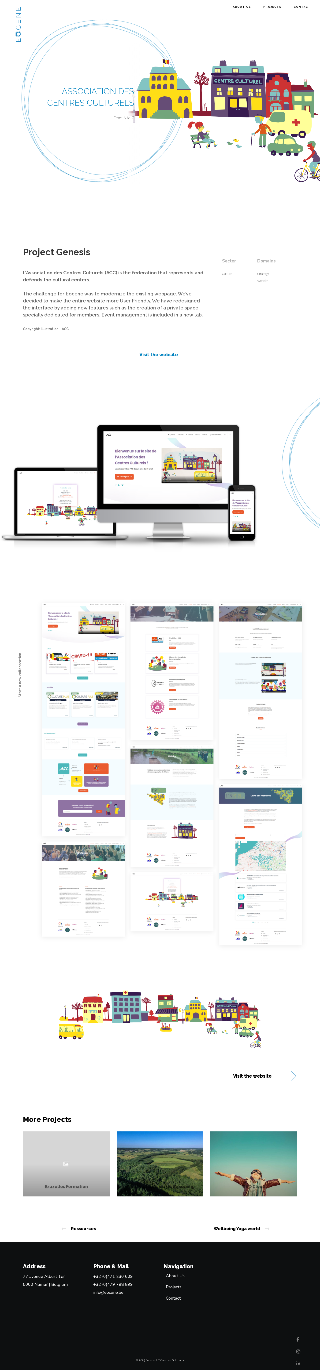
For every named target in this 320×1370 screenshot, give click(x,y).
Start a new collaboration (20, 675)
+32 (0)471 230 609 (113, 1276)
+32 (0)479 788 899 (113, 1284)
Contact (173, 1298)
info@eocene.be (108, 1292)
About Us (175, 1276)
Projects (174, 1287)
